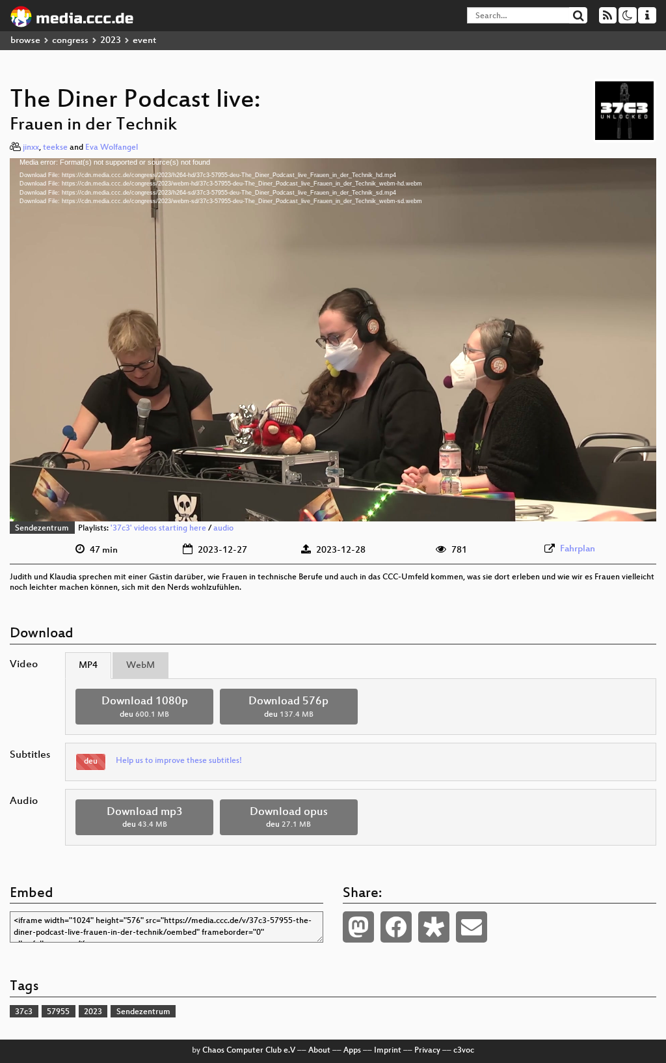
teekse (55, 147)
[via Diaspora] (433, 927)
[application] (333, 339)
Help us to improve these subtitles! (179, 761)
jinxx (31, 147)
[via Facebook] (396, 927)
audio (223, 528)
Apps (352, 1050)
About (319, 1050)
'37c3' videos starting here (158, 528)
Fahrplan (577, 549)
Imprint (387, 1050)
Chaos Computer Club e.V (248, 1050)
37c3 (24, 1012)
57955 (58, 1012)
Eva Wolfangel (111, 147)
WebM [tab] (140, 665)
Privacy (427, 1050)
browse (25, 40)
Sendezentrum (42, 528)
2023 (110, 40)
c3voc (463, 1050)
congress (70, 40)
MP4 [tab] (88, 665)
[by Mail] (471, 927)
